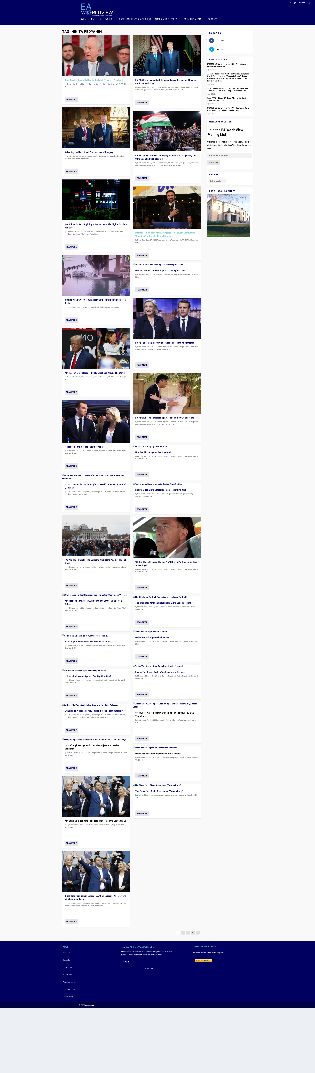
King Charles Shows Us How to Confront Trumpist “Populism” (94, 80)
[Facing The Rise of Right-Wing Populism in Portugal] (167, 666)
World (109, 19)
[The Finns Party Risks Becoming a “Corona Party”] (167, 785)
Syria (84, 19)
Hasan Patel (71, 84)
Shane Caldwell (142, 607)
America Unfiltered (166, 19)
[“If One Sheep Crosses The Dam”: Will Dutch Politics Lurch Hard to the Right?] (167, 537)
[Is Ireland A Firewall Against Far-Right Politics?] (96, 670)
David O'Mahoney (73, 680)
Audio (88, 492)
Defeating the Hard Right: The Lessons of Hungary (89, 152)
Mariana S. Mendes (144, 676)
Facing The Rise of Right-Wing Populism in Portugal (160, 672)
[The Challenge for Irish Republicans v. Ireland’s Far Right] (167, 597)
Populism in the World (107, 84)
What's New (85, 234)
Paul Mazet (71, 451)
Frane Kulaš (71, 646)
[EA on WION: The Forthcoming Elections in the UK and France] (167, 393)
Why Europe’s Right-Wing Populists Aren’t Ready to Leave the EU (95, 821)
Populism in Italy (84, 717)
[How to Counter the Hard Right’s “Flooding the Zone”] (167, 264)
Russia (107, 307)
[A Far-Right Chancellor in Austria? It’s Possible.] (96, 636)
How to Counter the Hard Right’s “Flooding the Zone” (160, 270)
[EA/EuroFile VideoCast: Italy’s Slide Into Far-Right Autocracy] (96, 705)
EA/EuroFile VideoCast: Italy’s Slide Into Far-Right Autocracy (94, 711)
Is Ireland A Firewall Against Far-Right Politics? (88, 676)
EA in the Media (192, 19)
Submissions (67, 975)
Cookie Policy (68, 997)
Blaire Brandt (71, 232)
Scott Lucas (71, 307)
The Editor (66, 960)
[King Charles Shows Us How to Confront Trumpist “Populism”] (96, 55)
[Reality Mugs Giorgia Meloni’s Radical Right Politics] (167, 484)
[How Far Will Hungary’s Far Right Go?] (167, 446)
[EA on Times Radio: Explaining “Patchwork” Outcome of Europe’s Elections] (96, 477)
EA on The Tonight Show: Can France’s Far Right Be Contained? (165, 342)
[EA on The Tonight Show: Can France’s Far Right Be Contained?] (167, 318)
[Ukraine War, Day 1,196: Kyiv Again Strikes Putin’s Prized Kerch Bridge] (96, 275)
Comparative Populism (99, 753)
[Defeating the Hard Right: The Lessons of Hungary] (96, 127)
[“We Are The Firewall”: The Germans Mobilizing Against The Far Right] (96, 535)
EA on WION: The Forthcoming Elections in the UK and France (164, 417)
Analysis (89, 156)
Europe (107, 156)
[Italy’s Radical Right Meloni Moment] (167, 631)
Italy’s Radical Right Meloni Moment (152, 637)
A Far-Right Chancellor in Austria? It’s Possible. (88, 641)
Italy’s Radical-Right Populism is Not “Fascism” (158, 753)
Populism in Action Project (135, 19)
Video (163, 90)
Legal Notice (67, 967)
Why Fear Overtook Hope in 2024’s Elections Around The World (95, 373)
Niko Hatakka (142, 795)
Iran (92, 19)
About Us (66, 953)
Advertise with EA (69, 982)
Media (122, 492)
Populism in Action (92, 84)
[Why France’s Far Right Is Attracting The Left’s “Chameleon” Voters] (96, 595)
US (100, 19)
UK (117, 84)
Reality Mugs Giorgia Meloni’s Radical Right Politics (160, 490)
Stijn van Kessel (72, 825)
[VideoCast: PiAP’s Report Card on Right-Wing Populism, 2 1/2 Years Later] (167, 705)
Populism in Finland (185, 795)
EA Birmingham (98, 156)
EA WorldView (89, 1005)
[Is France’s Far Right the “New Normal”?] (96, 421)
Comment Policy (69, 989)
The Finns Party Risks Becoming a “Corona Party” (159, 791)
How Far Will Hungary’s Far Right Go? (153, 452)
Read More (71, 99)
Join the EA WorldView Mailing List (225, 132)
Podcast (213, 19)
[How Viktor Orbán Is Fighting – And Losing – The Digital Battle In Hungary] (96, 199)
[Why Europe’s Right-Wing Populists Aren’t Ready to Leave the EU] (96, 796)
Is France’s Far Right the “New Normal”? (84, 446)
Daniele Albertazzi (73, 753)
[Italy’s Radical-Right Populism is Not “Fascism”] (167, 748)
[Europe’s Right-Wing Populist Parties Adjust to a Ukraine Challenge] (96, 739)
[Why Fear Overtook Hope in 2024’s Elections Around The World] (96, 348)
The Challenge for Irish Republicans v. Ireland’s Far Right (163, 603)
